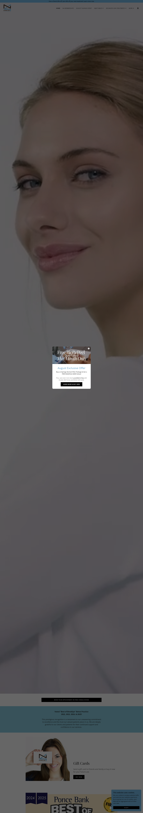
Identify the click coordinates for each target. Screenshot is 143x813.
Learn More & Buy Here (71, 384)
